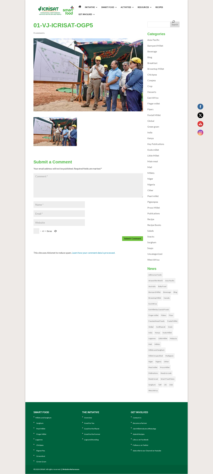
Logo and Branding (91, 440)
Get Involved (85, 14)
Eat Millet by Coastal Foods (159, 309)
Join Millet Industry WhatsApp (144, 429)
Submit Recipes (139, 434)
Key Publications (155, 144)
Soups (150, 248)
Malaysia (173, 338)
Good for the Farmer (92, 434)
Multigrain (169, 356)
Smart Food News (167, 379)
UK (165, 385)
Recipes (159, 7)
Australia (152, 286)
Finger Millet (41, 434)
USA (171, 385)
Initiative (90, 7)
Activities (126, 7)
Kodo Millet (167, 333)
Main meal (152, 161)
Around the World (156, 281)
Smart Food (107, 7)
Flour (171, 315)
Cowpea (151, 80)
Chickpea (152, 74)
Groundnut (40, 456)
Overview (88, 418)
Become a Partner (140, 423)
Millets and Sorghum (156, 350)
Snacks (150, 236)
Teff (159, 385)
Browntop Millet (155, 68)
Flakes (163, 315)
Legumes (152, 338)
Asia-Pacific (153, 39)
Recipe (150, 219)
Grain (170, 327)
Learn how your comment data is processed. (93, 252)
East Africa (152, 97)
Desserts (151, 92)
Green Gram (41, 462)
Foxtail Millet (154, 115)
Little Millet (153, 155)
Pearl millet (153, 196)
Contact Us (137, 418)
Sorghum (151, 242)
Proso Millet (153, 207)
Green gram (153, 126)
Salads (150, 230)
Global (150, 120)
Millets (150, 172)
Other (150, 190)
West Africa (153, 259)
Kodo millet (153, 149)
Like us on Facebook (140, 440)
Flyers (150, 109)
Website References (71, 469)
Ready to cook (166, 373)
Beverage (152, 51)
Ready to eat (153, 379)
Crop (149, 86)
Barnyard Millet (155, 45)
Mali (149, 167)
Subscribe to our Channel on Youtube (147, 451)
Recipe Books (154, 225)
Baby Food (162, 286)
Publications (153, 213)
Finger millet (153, 103)
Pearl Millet (40, 429)
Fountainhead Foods (157, 321)
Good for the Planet (91, 429)
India (149, 132)
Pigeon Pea (40, 451)
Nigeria (151, 184)
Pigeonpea (152, 201)
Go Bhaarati (160, 327)
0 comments (39, 33)
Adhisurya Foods (155, 275)
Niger (150, 178)
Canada (167, 298)
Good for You (89, 423)
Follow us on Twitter (140, 445)
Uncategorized (154, 253)
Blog (149, 57)
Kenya (150, 138)
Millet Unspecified (156, 356)
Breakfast (152, 63)
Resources (143, 7)
